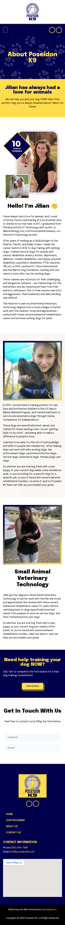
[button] (5, 29)
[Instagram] (59, 30)
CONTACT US (13, 832)
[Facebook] (52, 30)
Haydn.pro (51, 910)
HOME (9, 814)
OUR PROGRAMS (15, 820)
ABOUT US (12, 826)
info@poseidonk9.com (22, 852)
